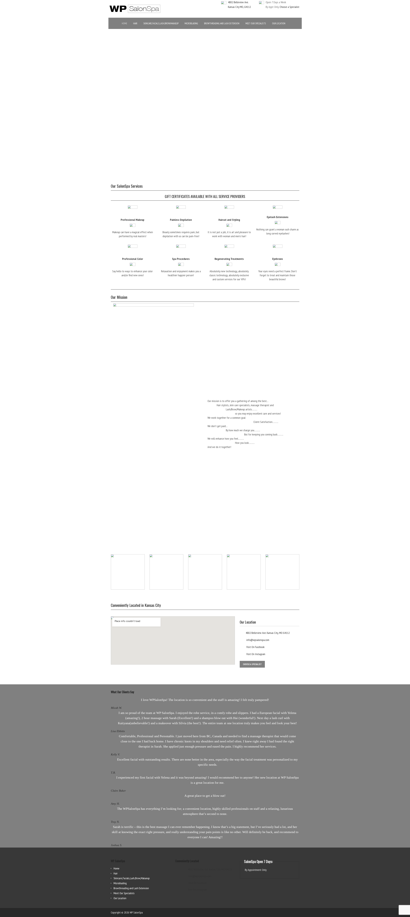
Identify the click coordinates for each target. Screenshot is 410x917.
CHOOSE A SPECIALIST (252, 664)
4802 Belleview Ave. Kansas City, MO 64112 (268, 633)
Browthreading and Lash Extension (131, 888)
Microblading (120, 883)
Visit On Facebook (255, 647)
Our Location (120, 898)
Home (116, 868)
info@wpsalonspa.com (257, 640)
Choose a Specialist (289, 7)
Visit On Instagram (255, 654)
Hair (116, 873)
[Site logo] (135, 8)
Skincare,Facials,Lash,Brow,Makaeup (132, 878)
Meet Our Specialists (124, 893)
